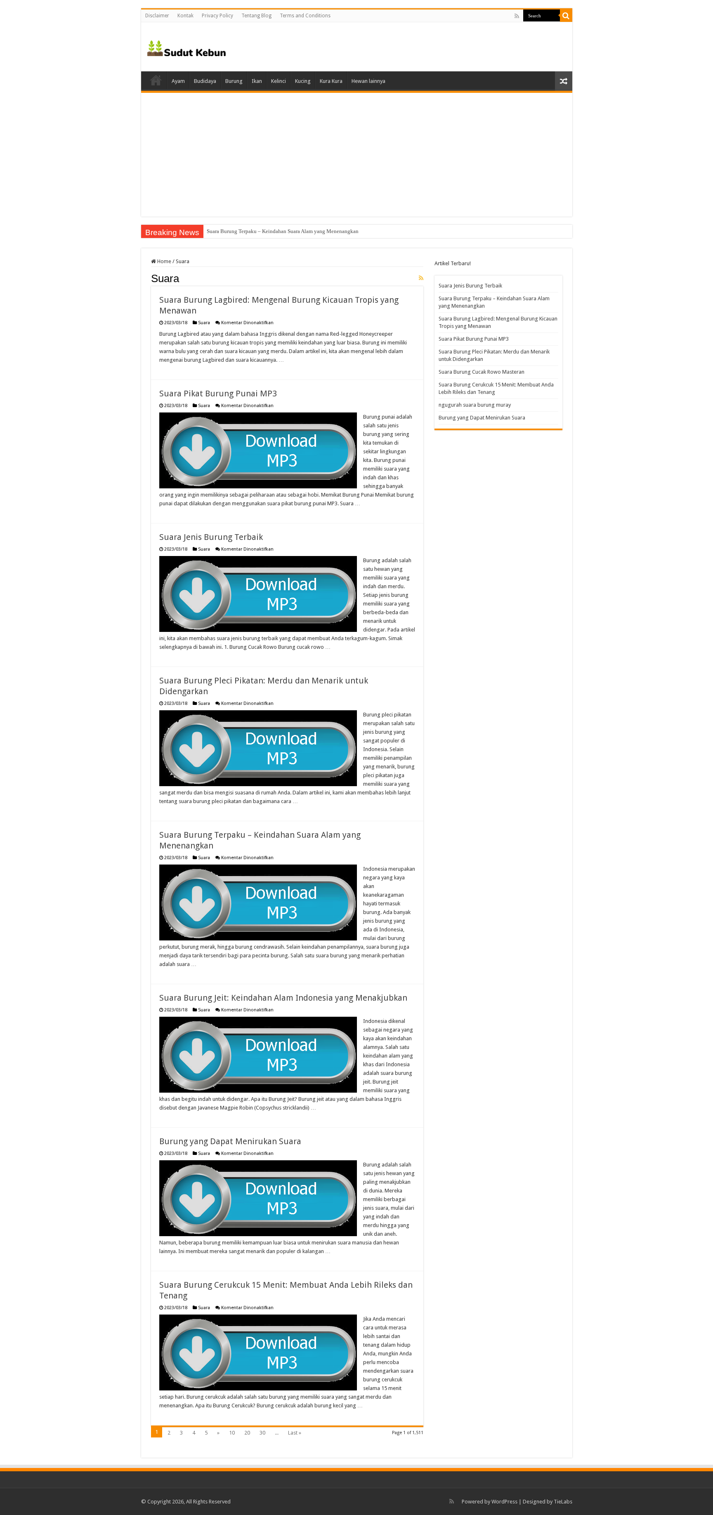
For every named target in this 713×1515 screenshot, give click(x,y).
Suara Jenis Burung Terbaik (211, 537)
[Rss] (517, 16)
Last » (294, 1433)
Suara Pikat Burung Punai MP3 (218, 393)
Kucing (303, 81)
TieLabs (563, 1502)
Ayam (178, 81)
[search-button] (566, 15)
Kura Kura (331, 81)
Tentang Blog (256, 16)
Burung (234, 81)
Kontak (185, 16)
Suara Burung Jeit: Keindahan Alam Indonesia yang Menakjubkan (283, 998)
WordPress (504, 1502)
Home (156, 80)
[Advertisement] (356, 154)
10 (232, 1433)
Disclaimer (157, 16)
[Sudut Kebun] (186, 47)
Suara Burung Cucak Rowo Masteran (481, 372)
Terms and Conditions (305, 16)
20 (247, 1433)
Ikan (257, 81)
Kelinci (278, 81)
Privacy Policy (217, 16)
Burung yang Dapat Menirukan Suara (230, 1141)
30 (262, 1433)
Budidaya (205, 81)
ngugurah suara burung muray (475, 405)
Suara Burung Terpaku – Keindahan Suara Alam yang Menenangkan (283, 231)
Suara (204, 322)
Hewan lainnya (368, 81)
